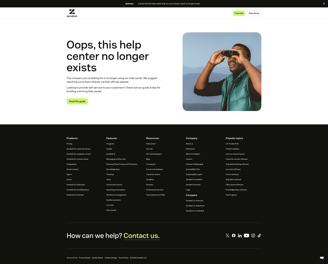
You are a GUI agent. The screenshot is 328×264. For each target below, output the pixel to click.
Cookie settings (111, 258)
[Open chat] (322, 258)
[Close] (324, 3)
